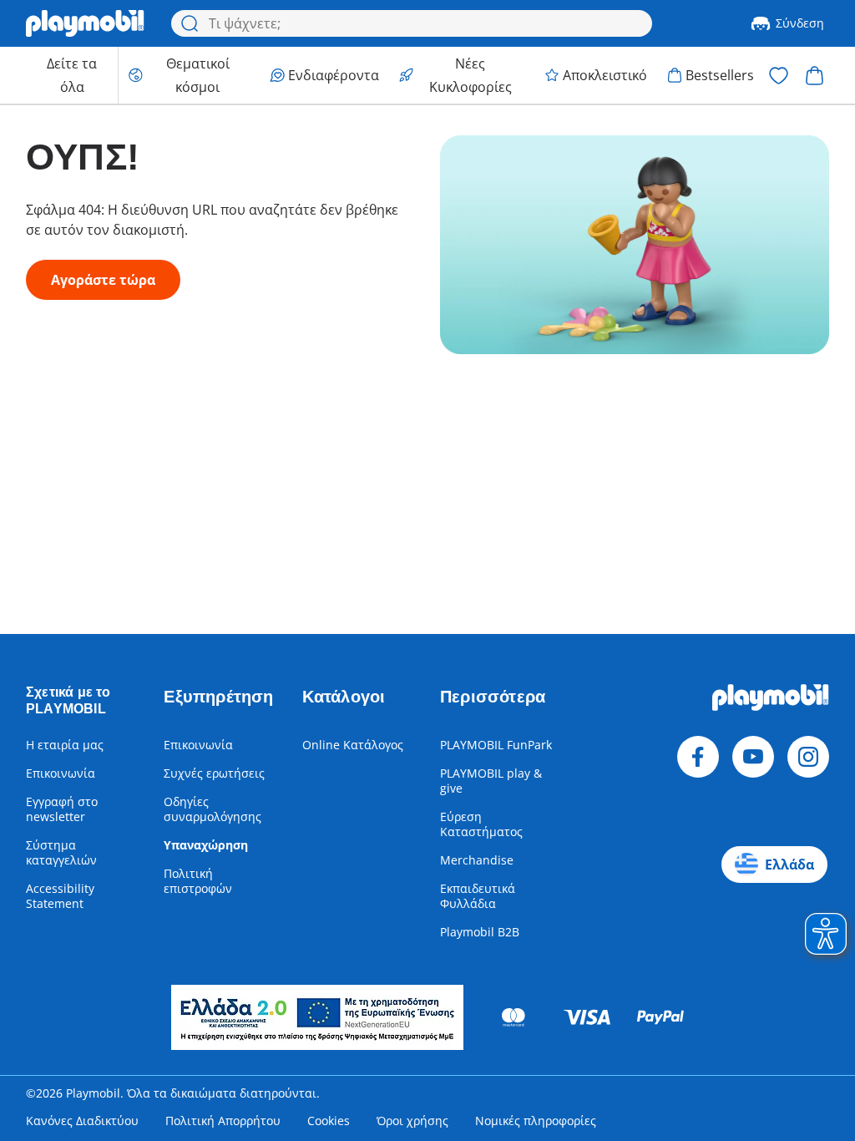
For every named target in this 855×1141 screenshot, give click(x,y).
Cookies (328, 1120)
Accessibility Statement (60, 895)
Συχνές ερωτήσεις (214, 773)
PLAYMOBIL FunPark (496, 745)
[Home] (85, 23)
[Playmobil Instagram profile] (808, 757)
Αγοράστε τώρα (103, 280)
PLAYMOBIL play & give (491, 780)
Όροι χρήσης (412, 1120)
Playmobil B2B (479, 932)
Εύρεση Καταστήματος (481, 824)
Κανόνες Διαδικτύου (82, 1120)
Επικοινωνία (60, 773)
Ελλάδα (789, 864)
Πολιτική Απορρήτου (223, 1120)
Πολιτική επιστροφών (198, 880)
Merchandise (477, 860)
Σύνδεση (800, 23)
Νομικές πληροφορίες (535, 1120)
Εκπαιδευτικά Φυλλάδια (477, 895)
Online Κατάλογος (352, 745)
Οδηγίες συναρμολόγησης (212, 809)
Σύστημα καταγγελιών (61, 852)
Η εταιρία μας (65, 745)
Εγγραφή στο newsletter (62, 809)
